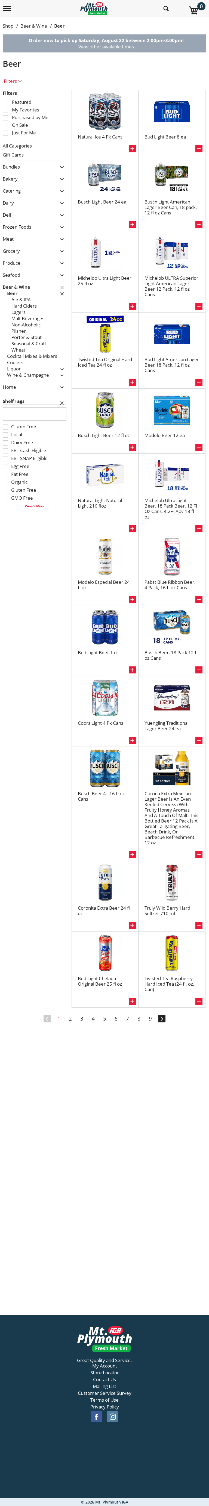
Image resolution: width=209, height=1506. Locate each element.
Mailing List (104, 1386)
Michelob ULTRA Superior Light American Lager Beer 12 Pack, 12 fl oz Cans (171, 286)
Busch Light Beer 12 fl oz (104, 435)
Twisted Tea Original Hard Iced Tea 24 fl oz (105, 362)
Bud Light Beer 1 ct (98, 652)
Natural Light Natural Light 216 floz (100, 503)
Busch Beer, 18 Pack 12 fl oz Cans (171, 655)
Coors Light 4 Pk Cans (100, 723)
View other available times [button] (106, 46)
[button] (60, 167)
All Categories (17, 146)
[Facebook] (96, 1416)
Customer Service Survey (104, 1393)
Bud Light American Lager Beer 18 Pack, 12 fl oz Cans (172, 364)
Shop (8, 26)
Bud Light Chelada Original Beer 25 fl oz (100, 981)
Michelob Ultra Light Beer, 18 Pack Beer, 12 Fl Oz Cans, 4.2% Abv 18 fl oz (171, 508)
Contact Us (104, 1379)
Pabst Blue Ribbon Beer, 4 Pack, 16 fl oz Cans (170, 585)
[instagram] (112, 1416)
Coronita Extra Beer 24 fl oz (104, 910)
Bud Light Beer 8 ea (165, 137)
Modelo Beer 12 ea (165, 435)
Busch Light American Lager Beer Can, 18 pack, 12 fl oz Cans (171, 207)
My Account (104, 1366)
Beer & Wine (33, 26)
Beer (59, 26)
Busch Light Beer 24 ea (102, 202)
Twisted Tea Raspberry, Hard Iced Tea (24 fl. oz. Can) (169, 983)
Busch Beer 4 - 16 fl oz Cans (101, 796)
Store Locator (104, 1372)
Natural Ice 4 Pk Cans (100, 137)
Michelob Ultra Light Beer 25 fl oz (104, 281)
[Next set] (161, 1019)
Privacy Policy (104, 1407)
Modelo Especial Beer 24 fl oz (104, 585)
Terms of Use (104, 1400)
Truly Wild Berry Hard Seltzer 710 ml (167, 910)
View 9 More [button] (34, 506)
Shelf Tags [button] (13, 401)
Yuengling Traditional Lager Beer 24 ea (167, 726)
